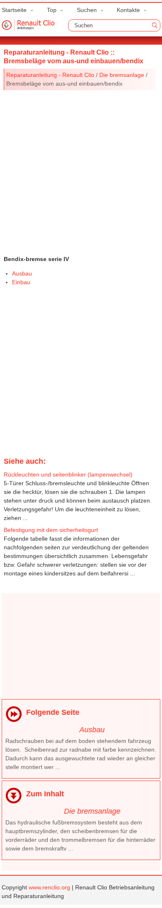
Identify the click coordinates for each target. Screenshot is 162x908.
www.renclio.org (49, 887)
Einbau (21, 282)
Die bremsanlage (121, 75)
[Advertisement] (81, 171)
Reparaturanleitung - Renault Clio (50, 75)
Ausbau (22, 273)
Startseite (14, 10)
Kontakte (128, 10)
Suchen (87, 10)
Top (51, 10)
